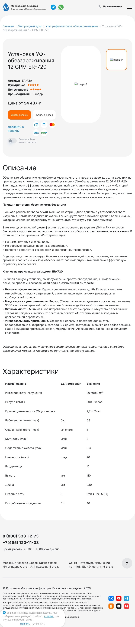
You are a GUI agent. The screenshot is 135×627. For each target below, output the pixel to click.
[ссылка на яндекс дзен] (119, 606)
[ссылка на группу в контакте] (111, 598)
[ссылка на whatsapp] (61, 7)
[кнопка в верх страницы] (127, 563)
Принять (25, 623)
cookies (49, 616)
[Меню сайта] (129, 7)
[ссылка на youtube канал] (119, 598)
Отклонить (39, 623)
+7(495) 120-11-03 (21, 542)
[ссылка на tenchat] (127, 606)
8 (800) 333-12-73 (21, 536)
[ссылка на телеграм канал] (53, 7)
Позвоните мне (112, 6)
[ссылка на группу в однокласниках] (111, 606)
